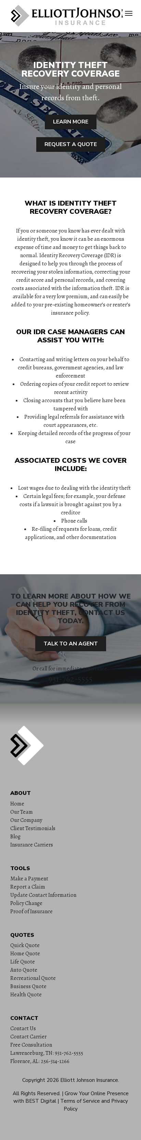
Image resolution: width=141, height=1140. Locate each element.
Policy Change (26, 903)
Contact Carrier (28, 1036)
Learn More (70, 122)
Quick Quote (25, 945)
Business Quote (28, 986)
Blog (15, 836)
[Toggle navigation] (129, 13)
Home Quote (25, 953)
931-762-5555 (71, 679)
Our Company (26, 820)
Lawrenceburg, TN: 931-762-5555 (46, 1053)
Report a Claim (27, 887)
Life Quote (22, 962)
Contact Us (23, 1028)
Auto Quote (23, 970)
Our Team (21, 812)
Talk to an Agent (70, 643)
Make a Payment (29, 878)
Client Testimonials (32, 828)
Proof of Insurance (31, 911)
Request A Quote (70, 144)
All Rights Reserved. (37, 1093)
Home (17, 804)
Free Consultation (31, 1045)
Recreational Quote (33, 978)
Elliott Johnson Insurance (89, 1080)
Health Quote (26, 994)
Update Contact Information (43, 895)
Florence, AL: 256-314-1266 (39, 1061)
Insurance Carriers (31, 845)
